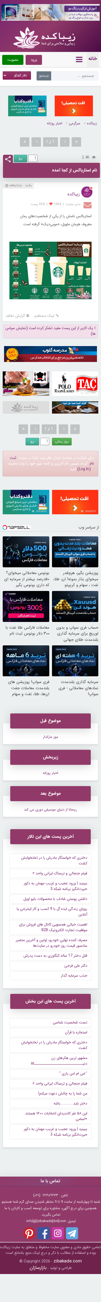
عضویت (12, 60)
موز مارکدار (50, 737)
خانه (92, 58)
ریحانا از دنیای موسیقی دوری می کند (50, 809)
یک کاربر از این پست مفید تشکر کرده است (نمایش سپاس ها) (50, 331)
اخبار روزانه (54, 123)
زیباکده (92, 123)
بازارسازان (38, 1267)
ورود (34, 60)
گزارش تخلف (15, 316)
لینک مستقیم (44, 316)
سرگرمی (74, 123)
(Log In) (84, 469)
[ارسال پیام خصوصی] (88, 204)
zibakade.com (68, 1261)
